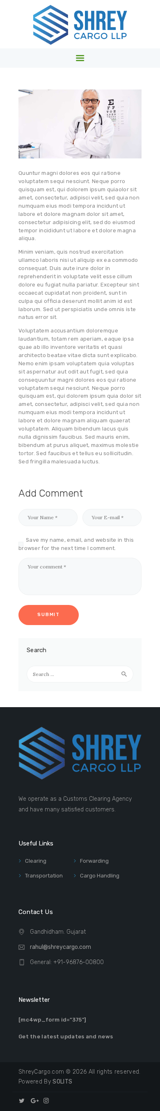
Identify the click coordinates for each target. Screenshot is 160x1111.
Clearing (35, 861)
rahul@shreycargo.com (60, 947)
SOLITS (62, 1081)
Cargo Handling (99, 876)
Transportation (44, 876)
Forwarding (94, 861)
